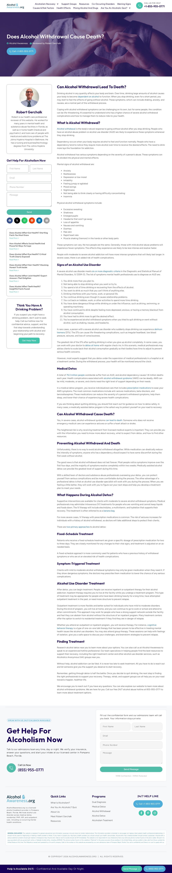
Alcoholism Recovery (45, 4)
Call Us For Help (152, 3)
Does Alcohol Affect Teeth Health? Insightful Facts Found (25, 287)
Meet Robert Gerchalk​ (61, 816)
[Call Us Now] (11, 767)
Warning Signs (124, 4)
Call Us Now (24, 765)
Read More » (14, 238)
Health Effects (64, 8)
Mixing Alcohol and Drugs (85, 8)
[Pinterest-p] (148, 813)
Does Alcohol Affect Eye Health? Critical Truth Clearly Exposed (27, 255)
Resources (84, 4)
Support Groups (68, 4)
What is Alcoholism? (60, 802)
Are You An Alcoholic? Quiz (64, 807)
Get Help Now (29, 340)
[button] (10, 220)
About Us (55, 812)
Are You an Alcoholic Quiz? (114, 8)
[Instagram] (154, 813)
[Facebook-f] (141, 813)
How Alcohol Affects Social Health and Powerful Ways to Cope (27, 244)
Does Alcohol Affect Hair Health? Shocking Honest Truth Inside (29, 266)
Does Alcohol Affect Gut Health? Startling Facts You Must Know (28, 233)
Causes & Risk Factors (43, 8)
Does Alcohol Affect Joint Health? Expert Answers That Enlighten (28, 276)
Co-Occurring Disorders (103, 4)
